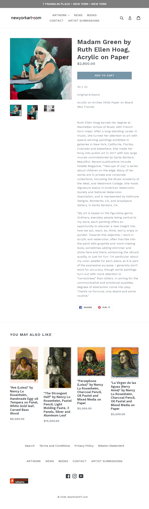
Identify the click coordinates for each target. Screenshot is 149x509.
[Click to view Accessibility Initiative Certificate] (19, 482)
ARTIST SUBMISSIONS (83, 20)
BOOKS (92, 15)
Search (30, 445)
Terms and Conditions (54, 445)
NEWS (78, 15)
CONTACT (57, 20)
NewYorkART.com (77, 497)
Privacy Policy (84, 445)
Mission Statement (111, 445)
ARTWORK (60, 15)
